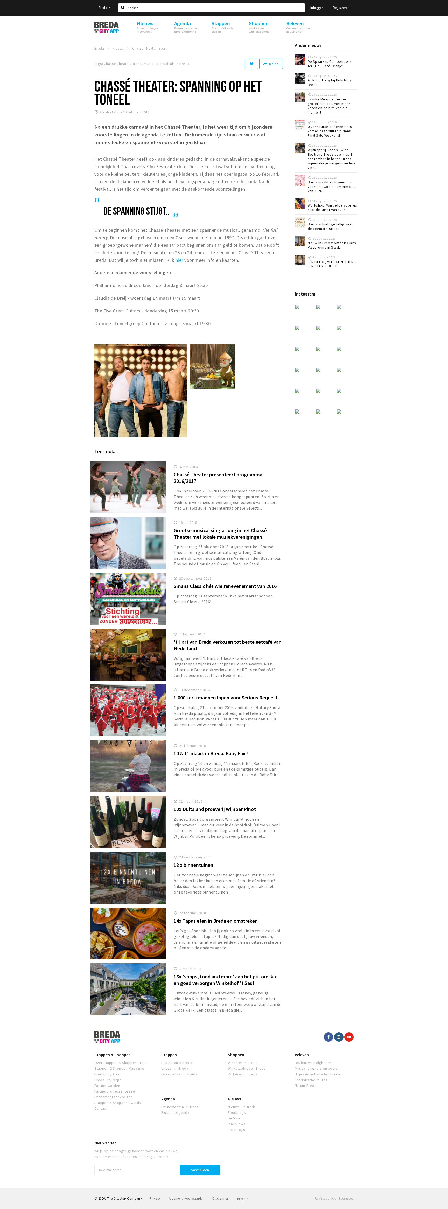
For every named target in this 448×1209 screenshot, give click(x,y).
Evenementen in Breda (180, 1106)
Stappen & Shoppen (112, 1054)
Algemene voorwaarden (187, 1198)
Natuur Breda (306, 1085)
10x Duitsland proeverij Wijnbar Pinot (215, 809)
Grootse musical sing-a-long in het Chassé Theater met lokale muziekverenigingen (220, 533)
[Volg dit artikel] (251, 64)
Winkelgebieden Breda (247, 1068)
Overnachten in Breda (179, 1074)
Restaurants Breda (176, 1062)
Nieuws (234, 1098)
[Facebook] (328, 1037)
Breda (103, 7)
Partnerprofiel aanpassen (115, 1091)
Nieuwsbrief (105, 1142)
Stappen (169, 1054)
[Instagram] (339, 1037)
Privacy (155, 1198)
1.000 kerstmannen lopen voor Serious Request (226, 697)
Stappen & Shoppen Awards (117, 1102)
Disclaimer (220, 1198)
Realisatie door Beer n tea (334, 1198)
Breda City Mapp (108, 1079)
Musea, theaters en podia (316, 1068)
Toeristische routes (311, 1079)
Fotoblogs (236, 1129)
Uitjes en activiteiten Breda (317, 1074)
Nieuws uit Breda (242, 1106)
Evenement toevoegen (113, 1097)
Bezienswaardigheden (313, 1062)
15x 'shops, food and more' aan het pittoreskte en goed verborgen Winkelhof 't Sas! (226, 979)
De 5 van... (236, 1118)
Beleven (302, 1054)
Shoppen (236, 1054)
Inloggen (317, 7)
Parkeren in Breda (242, 1074)
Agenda (168, 1098)
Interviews (237, 1124)
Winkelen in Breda (242, 1062)
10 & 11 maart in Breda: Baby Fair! (211, 753)
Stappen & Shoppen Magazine (119, 1068)
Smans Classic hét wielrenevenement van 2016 (225, 586)
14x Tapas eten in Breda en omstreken (216, 920)
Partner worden (107, 1085)
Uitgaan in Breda (174, 1068)
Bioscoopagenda (175, 1112)
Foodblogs (237, 1112)
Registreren (341, 7)
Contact (100, 1108)
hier (179, 260)
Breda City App (106, 1074)
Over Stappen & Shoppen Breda (121, 1062)
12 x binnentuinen (193, 865)
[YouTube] (349, 1037)
